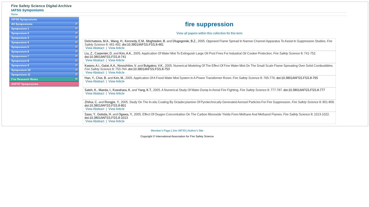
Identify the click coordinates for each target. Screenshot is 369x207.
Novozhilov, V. (127, 65)
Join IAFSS (179, 130)
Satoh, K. (91, 90)
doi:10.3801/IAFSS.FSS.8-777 (304, 90)
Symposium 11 (20, 74)
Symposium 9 (20, 65)
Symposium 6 (20, 51)
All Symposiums (21, 23)
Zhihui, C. (91, 102)
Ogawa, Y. (125, 114)
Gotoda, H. (104, 114)
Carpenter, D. (104, 53)
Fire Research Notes (24, 79)
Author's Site (195, 130)
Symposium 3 (20, 37)
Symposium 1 (20, 28)
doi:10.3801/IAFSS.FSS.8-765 (297, 78)
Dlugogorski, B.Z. (184, 41)
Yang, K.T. (145, 90)
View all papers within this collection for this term (209, 33)
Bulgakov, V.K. (153, 65)
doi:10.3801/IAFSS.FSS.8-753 (149, 69)
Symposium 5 (20, 46)
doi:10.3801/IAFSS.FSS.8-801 (105, 105)
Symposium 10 (21, 69)
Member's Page (160, 130)
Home (14, 14)
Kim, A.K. (125, 53)
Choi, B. (101, 78)
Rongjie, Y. (112, 102)
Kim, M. (119, 78)
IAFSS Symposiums (24, 19)
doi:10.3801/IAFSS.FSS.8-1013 (106, 117)
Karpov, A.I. (92, 65)
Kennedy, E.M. (135, 41)
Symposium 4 (20, 42)
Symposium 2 (20, 33)
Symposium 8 (20, 60)
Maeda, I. (105, 90)
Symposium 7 (20, 56)
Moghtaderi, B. (156, 41)
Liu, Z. (89, 53)
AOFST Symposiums (24, 83)
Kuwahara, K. (122, 90)
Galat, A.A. (108, 65)
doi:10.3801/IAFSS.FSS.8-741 (105, 56)
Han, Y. (89, 78)
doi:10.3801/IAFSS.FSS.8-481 (143, 44)
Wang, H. (117, 41)
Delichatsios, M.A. (97, 41)
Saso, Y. (90, 114)
